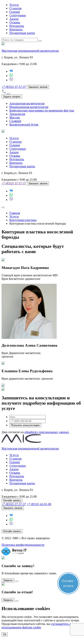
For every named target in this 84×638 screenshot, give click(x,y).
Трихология (17, 114)
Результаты (16, 26)
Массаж (14, 117)
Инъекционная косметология (28, 107)
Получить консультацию (25, 425)
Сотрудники (17, 15)
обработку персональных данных (46, 432)
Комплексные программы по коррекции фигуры (41, 110)
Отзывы (14, 22)
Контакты (15, 29)
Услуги (14, 4)
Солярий (15, 121)
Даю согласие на (35, 432)
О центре (15, 8)
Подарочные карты (22, 33)
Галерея (14, 11)
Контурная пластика (23, 220)
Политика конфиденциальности (23, 544)
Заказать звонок (37, 87)
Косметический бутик (23, 124)
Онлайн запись (12, 500)
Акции (14, 19)
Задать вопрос (12, 96)
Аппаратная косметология (26, 103)
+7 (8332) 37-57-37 (14, 86)
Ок (4, 634)
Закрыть (8, 580)
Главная (14, 213)
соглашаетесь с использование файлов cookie (36, 625)
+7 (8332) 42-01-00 (39, 504)
